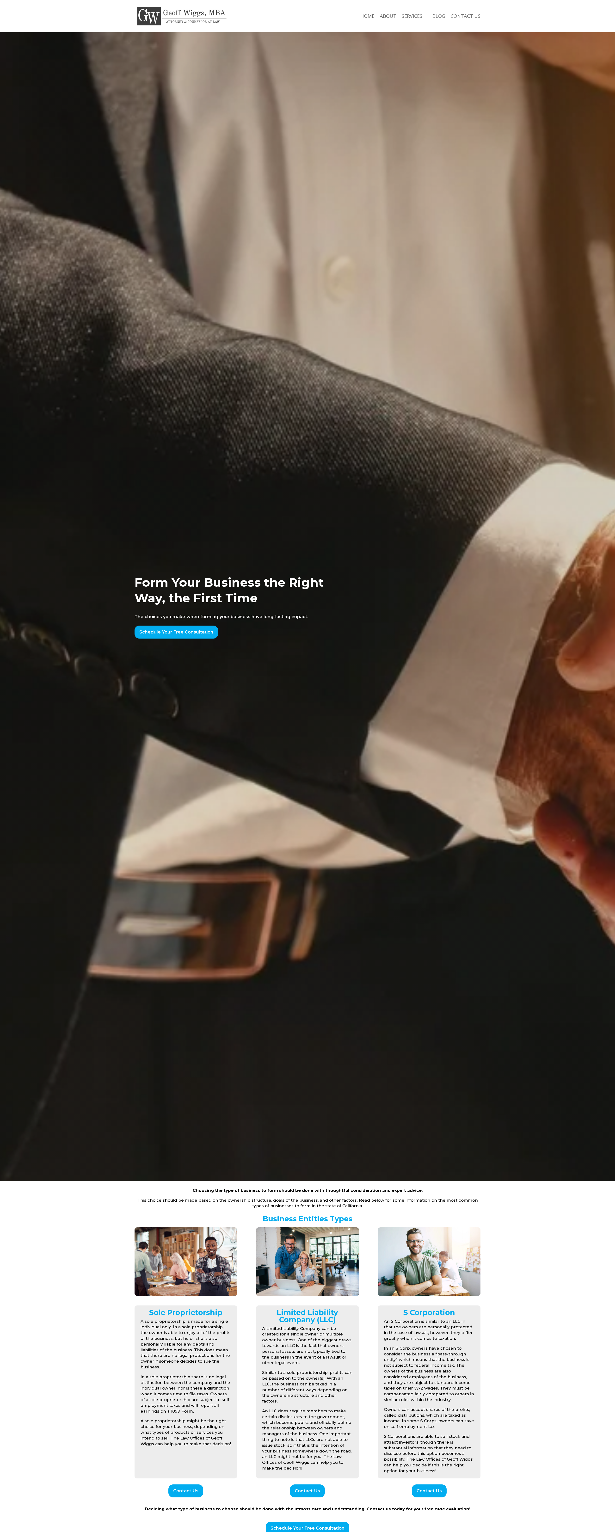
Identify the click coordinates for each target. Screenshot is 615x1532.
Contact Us (465, 16)
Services (412, 16)
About (388, 16)
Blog (438, 16)
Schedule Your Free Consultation (176, 632)
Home (367, 16)
